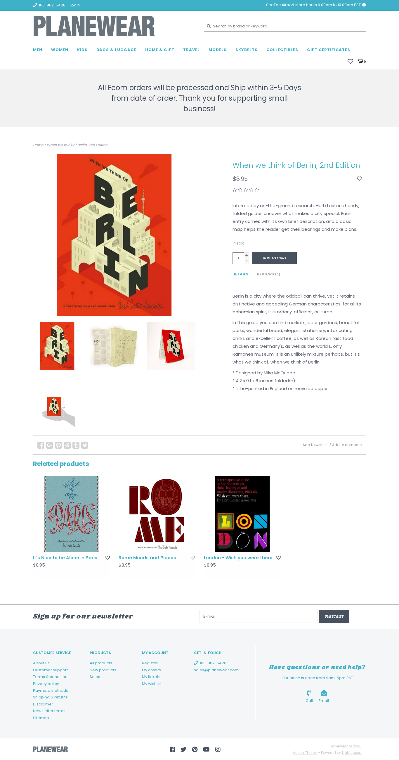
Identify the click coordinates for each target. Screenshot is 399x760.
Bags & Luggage (116, 50)
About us (41, 663)
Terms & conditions (51, 676)
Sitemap (41, 718)
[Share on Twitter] (84, 445)
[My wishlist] (350, 61)
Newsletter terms (49, 711)
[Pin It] (58, 445)
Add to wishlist (316, 444)
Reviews (268, 274)
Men (37, 50)
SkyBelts (246, 50)
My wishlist (152, 683)
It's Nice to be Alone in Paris (65, 558)
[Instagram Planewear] (218, 749)
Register (150, 663)
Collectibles (282, 50)
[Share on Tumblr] (75, 445)
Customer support (50, 670)
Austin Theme (305, 752)
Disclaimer (43, 704)
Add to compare (347, 444)
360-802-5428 (212, 663)
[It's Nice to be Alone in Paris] (71, 514)
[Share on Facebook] (40, 445)
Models (218, 50)
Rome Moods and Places (147, 558)
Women (59, 50)
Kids (82, 50)
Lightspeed (352, 752)
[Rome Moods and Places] (157, 514)
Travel (191, 50)
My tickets (151, 676)
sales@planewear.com (216, 670)
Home (38, 144)
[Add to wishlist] (359, 179)
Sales (95, 676)
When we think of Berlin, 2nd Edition (77, 144)
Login (75, 5)
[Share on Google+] (49, 445)
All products (101, 663)
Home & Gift (159, 50)
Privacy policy (46, 683)
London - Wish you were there (238, 558)
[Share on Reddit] (67, 445)
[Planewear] (114, 26)
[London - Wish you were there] (242, 514)
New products (103, 670)
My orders (151, 670)
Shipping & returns (50, 697)
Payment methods (50, 690)
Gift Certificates (328, 50)
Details (241, 274)
